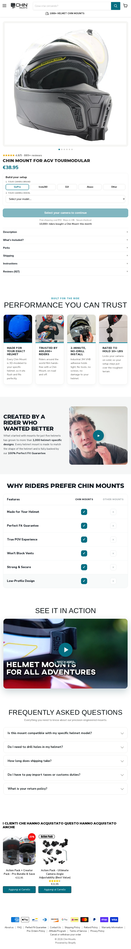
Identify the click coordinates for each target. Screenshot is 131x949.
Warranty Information (112, 927)
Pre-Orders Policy (36, 931)
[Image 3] (64, 149)
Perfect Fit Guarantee (35, 927)
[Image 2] (61, 149)
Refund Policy (91, 927)
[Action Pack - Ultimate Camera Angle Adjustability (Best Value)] (54, 850)
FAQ (19, 927)
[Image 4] (67, 149)
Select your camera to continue (65, 212)
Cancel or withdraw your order (65, 934)
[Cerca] (115, 6)
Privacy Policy (97, 931)
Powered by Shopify (65, 942)
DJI (67, 187)
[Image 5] (69, 149)
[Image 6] (72, 149)
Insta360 (43, 187)
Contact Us (55, 927)
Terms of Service (78, 931)
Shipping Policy (72, 927)
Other (114, 187)
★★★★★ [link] (22, 155)
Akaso (90, 187)
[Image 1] (59, 149)
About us (9, 927)
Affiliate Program (57, 931)
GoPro (17, 187)
